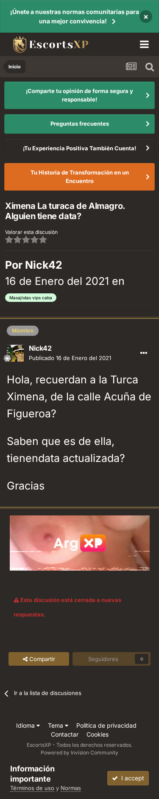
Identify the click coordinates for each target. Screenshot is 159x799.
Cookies (97, 734)
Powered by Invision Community (79, 752)
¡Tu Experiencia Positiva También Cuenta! (79, 148)
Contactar (64, 734)
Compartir (41, 659)
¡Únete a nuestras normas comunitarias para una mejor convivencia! (74, 16)
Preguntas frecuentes (79, 123)
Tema (56, 725)
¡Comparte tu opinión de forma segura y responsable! (79, 95)
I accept (131, 778)
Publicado (70, 357)
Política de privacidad (106, 725)
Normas (71, 788)
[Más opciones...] (143, 353)
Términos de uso (32, 788)
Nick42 (43, 265)
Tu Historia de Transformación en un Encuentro (80, 176)
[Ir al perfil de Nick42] (15, 353)
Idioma (26, 725)
